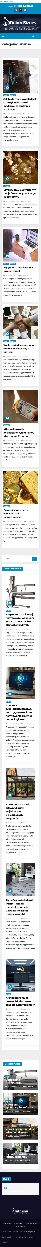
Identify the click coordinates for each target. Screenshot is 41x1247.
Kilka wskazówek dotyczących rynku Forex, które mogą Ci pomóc (18, 433)
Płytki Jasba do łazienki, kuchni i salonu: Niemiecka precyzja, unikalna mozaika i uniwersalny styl (19, 907)
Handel (22, 1232)
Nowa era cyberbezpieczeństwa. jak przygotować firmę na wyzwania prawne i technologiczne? (19, 712)
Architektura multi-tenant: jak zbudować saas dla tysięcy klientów (20, 1001)
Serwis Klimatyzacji (12, 1191)
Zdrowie (30, 1237)
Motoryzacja (30, 1232)
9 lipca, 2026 (13, 823)
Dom (9, 1232)
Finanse (12, 95)
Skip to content (6, 2)
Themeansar (20, 1226)
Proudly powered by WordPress (13, 1223)
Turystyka (22, 1237)
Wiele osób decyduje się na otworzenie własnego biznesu (19, 348)
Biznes (6, 95)
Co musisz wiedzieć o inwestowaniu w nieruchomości (15, 514)
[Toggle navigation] (37, 36)
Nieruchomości (7, 1237)
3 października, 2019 (14, 521)
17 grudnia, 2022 (12, 201)
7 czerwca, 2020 (12, 440)
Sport (15, 1237)
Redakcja (29, 114)
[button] (33, 36)
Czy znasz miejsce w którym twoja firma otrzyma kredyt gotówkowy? (19, 193)
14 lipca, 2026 (14, 723)
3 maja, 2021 (10, 356)
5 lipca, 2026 (13, 1009)
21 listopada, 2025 (13, 114)
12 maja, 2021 (11, 275)
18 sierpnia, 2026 (15, 629)
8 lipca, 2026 (13, 918)
